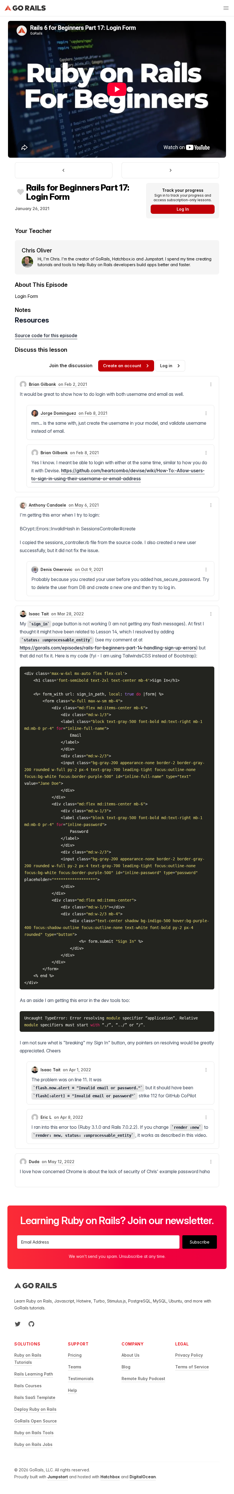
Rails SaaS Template (34, 1397)
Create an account (122, 365)
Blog (126, 1366)
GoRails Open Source (35, 1420)
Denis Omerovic (56, 569)
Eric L (46, 1117)
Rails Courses (28, 1385)
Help (72, 1390)
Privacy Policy (189, 1355)
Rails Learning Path (33, 1374)
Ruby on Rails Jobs (33, 1444)
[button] (210, 384)
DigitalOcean (143, 1476)
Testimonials (81, 1378)
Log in (166, 365)
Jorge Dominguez (58, 413)
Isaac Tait (39, 613)
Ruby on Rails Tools (34, 1432)
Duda (34, 1161)
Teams (74, 1366)
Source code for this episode (46, 335)
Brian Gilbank (42, 384)
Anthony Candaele (47, 505)
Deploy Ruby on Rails (35, 1409)
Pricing (75, 1355)
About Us (131, 1355)
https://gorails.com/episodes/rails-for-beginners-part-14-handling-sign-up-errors (108, 648)
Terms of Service (192, 1366)
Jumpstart (57, 1476)
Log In (183, 209)
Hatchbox (110, 1476)
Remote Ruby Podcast (143, 1378)
